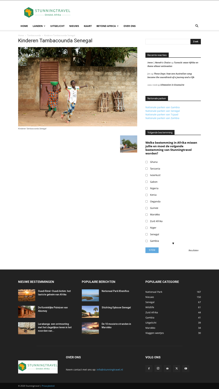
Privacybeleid (48, 385)
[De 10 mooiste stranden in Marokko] (90, 328)
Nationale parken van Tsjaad (161, 114)
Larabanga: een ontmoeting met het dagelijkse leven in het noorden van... (55, 327)
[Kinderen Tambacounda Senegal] (77, 125)
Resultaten (194, 250)
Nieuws (74, 26)
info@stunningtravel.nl (110, 369)
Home (24, 26)
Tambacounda (34, 35)
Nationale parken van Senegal (162, 110)
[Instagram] (158, 368)
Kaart (88, 26)
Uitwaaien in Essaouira (172, 84)
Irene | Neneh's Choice (159, 62)
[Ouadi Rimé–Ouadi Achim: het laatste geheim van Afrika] (26, 295)
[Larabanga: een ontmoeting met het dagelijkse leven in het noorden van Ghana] (26, 328)
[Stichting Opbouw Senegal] (90, 312)
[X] (176, 368)
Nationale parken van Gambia (162, 107)
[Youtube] (185, 368)
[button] (197, 26)
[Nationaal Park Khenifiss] (90, 295)
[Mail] (167, 368)
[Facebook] (148, 368)
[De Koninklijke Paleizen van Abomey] (26, 312)
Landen (38, 26)
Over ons (130, 26)
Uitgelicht (57, 26)
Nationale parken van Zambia (162, 118)
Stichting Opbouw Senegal (116, 307)
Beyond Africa (106, 26)
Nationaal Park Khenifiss (115, 291)
